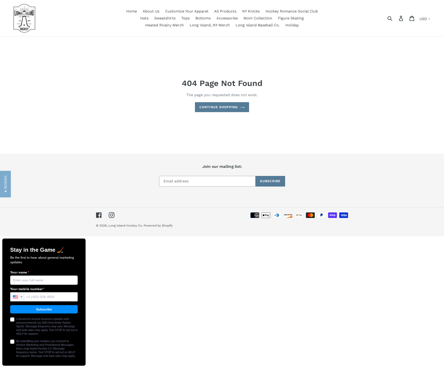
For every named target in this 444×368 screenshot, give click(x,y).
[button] (5, 184)
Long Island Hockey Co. (126, 225)
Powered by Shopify (158, 225)
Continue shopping (218, 107)
